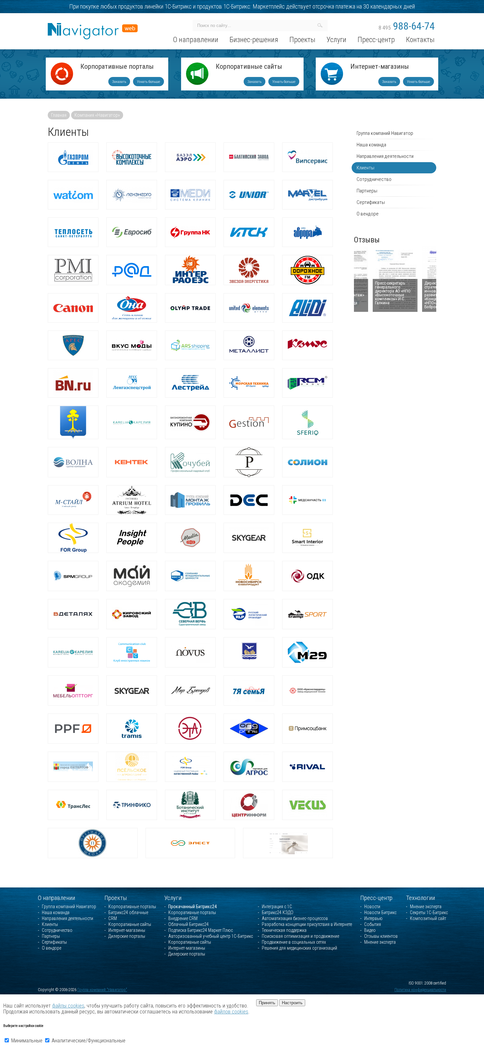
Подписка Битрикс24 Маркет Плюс (200, 930)
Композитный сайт (428, 918)
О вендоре (368, 214)
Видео (370, 930)
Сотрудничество (374, 179)
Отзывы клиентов (381, 936)
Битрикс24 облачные (128, 912)
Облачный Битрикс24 (188, 924)
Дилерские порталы (126, 936)
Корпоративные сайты (249, 66)
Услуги (172, 898)
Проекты (115, 898)
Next (428, 279)
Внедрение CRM (183, 918)
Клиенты (365, 168)
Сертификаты (371, 202)
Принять (267, 1002)
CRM (112, 918)
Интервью (373, 918)
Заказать (119, 81)
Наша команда (371, 145)
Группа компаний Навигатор (385, 133)
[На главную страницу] (93, 26)
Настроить (292, 1002)
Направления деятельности (385, 156)
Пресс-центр (376, 898)
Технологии (420, 898)
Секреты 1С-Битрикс (429, 912)
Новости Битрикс (380, 912)
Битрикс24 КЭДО (277, 912)
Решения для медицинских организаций (299, 948)
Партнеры (367, 191)
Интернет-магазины (379, 66)
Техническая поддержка (284, 930)
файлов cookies (231, 1012)
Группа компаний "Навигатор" (102, 989)
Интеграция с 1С (277, 906)
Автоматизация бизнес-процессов (295, 918)
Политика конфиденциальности (420, 989)
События (372, 924)
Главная (59, 115)
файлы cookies (68, 1006)
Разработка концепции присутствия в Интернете (307, 924)
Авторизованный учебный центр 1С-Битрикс (210, 936)
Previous (362, 279)
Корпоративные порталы (117, 66)
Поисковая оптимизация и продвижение (300, 936)
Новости (372, 906)
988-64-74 (407, 26)
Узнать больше (148, 81)
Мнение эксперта (380, 942)
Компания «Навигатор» (97, 115)
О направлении (56, 898)
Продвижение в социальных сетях (294, 942)
